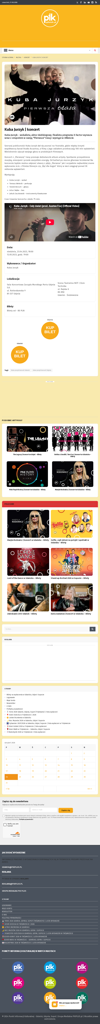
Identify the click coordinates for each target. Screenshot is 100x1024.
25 (20, 777)
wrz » (90, 789)
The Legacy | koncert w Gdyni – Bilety (27, 454)
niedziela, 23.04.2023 (17, 251)
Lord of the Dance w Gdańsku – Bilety (24, 578)
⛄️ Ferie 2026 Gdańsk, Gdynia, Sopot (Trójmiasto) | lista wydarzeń (32, 712)
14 (59, 765)
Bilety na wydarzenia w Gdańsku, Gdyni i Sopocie (25, 695)
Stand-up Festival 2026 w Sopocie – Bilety (70, 578)
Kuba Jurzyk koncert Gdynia (42, 370)
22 (72, 771)
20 (46, 771)
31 (7, 783)
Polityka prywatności (15, 709)
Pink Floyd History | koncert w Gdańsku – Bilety (27, 490)
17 (7, 771)
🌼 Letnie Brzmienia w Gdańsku (19, 718)
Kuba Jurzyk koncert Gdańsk (20, 370)
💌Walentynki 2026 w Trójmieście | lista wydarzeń (26, 732)
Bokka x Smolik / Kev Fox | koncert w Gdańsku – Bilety (72, 455)
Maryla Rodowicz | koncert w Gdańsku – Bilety (72, 490)
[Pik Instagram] (92, 2)
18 (20, 771)
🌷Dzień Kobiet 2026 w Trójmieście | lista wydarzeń (27, 726)
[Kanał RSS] (96, 2)
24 (7, 777)
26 (33, 777)
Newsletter (11, 703)
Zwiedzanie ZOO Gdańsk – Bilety (22, 614)
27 (46, 777)
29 (72, 777)
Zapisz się (65, 810)
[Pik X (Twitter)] (77, 2)
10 (7, 765)
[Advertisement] (50, 35)
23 (84, 771)
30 (85, 777)
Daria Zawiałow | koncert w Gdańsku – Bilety (71, 614)
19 (33, 771)
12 (33, 765)
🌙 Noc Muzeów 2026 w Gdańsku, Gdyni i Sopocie (26, 721)
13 (46, 765)
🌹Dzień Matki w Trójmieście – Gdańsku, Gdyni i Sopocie (28, 729)
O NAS (9, 706)
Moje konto (11, 700)
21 (58, 771)
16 (85, 765)
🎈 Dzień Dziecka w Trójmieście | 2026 (21, 715)
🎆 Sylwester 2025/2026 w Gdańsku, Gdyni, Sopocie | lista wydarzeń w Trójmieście (38, 723)
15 (72, 765)
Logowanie (11, 697)
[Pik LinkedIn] (85, 2)
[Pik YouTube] (88, 2)
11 (20, 765)
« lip (8, 789)
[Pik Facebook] (81, 2)
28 (59, 777)
